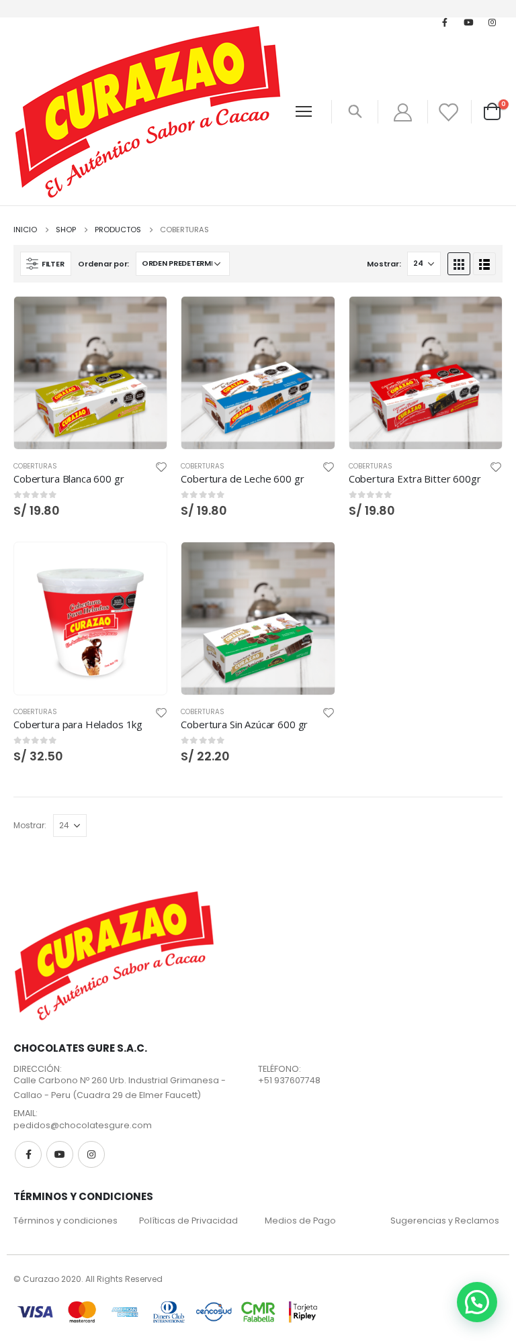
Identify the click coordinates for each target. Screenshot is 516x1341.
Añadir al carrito (144, 319)
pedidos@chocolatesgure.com (82, 1125)
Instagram (91, 1154)
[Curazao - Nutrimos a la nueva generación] (147, 111)
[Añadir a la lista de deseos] (161, 466)
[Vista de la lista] (484, 263)
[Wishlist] (448, 112)
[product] (90, 373)
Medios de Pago (300, 1220)
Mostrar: (383, 263)
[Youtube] (468, 22)
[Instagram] (492, 22)
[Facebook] (445, 22)
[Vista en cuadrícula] (458, 263)
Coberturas (35, 466)
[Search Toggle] (354, 111)
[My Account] (402, 112)
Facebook (28, 1154)
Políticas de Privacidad (188, 1220)
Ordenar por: (103, 263)
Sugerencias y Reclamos (444, 1220)
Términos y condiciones (65, 1220)
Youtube (59, 1154)
